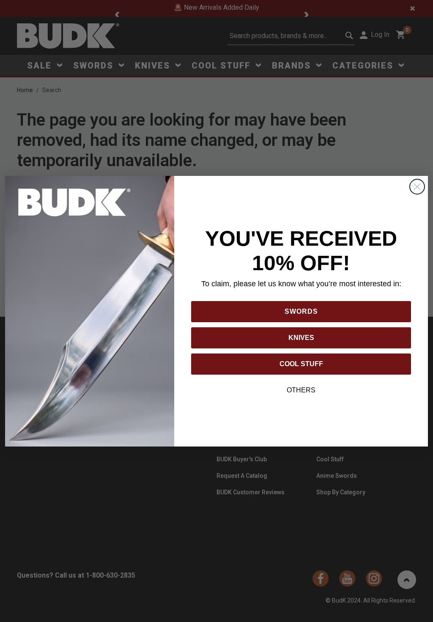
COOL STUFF (301, 363)
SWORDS (301, 311)
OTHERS (301, 390)
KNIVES (301, 337)
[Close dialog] (417, 186)
